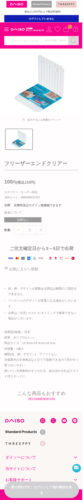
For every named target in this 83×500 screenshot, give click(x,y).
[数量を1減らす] (18, 230)
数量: (7, 230)
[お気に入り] (57, 29)
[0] (66, 29)
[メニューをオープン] (6, 29)
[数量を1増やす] (41, 230)
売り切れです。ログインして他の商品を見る (41, 489)
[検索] (73, 40)
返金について (13, 212)
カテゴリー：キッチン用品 (20, 192)
